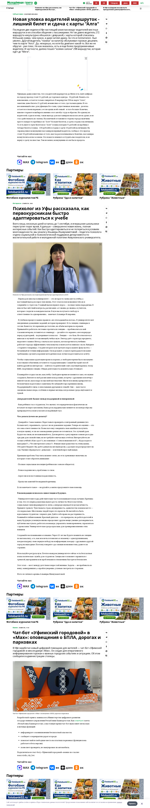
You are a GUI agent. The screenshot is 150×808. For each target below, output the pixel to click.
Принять (132, 804)
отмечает (79, 720)
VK (96, 3)
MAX (135, 3)
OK (104, 3)
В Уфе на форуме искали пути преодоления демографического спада (116, 8)
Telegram (114, 3)
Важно (15, 628)
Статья (9, 8)
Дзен (125, 3)
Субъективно (18, 14)
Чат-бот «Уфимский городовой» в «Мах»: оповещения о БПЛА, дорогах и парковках (84, 8)
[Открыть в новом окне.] (23, 162)
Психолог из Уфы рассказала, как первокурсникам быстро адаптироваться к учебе (48, 8)
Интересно (17, 203)
